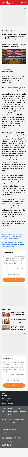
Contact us (16, 419)
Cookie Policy (5, 422)
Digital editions (17, 408)
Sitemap (4, 414)
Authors (4, 411)
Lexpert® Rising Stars (8, 401)
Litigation (16, 30)
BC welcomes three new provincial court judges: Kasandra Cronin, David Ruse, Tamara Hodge (13, 244)
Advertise (4, 419)
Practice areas (9, 30)
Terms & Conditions (14, 426)
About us (10, 419)
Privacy (22, 419)
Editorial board (22, 411)
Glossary (4, 408)
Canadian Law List (6, 398)
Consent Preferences (15, 422)
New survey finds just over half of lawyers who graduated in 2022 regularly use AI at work (18, 321)
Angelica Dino (7, 69)
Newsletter (10, 408)
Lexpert (4, 393)
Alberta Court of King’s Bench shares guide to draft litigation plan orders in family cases (18, 327)
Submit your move (6, 432)
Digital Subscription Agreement (9, 429)
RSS (8, 414)
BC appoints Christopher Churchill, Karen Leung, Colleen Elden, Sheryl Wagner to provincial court (12, 237)
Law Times (5, 395)
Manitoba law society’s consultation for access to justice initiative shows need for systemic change (18, 314)
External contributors (12, 411)
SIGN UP (14, 279)
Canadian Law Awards (7, 403)
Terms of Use (5, 426)
